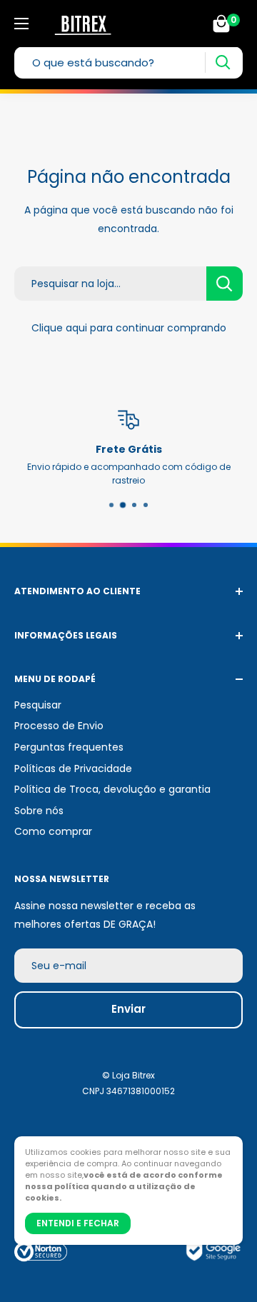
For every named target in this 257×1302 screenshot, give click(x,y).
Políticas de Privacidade (73, 768)
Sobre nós (39, 810)
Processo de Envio (59, 725)
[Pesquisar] (222, 62)
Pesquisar (37, 705)
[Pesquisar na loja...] (224, 283)
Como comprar (53, 831)
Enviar (128, 1008)
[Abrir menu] (21, 23)
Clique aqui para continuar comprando (128, 328)
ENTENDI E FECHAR (77, 1223)
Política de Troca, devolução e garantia (112, 789)
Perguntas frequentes (69, 747)
